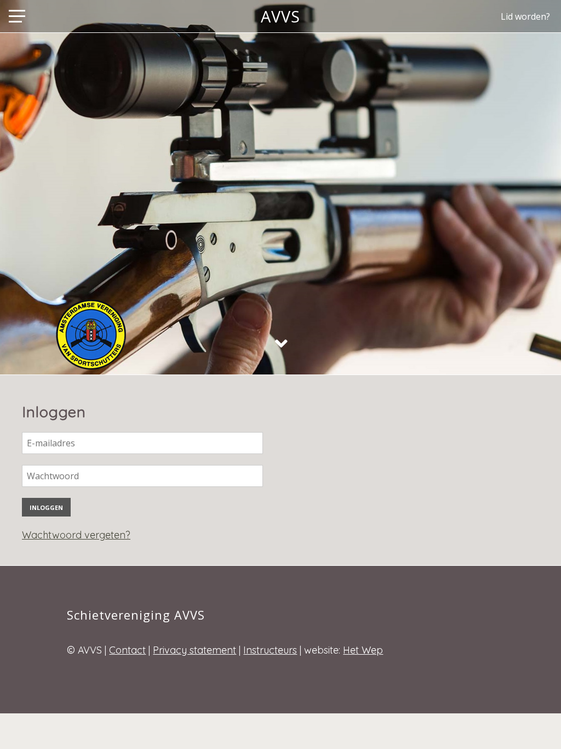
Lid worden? (525, 16)
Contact (127, 650)
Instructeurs (270, 650)
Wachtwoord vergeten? (76, 535)
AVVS (280, 16)
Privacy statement (194, 650)
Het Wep (363, 650)
